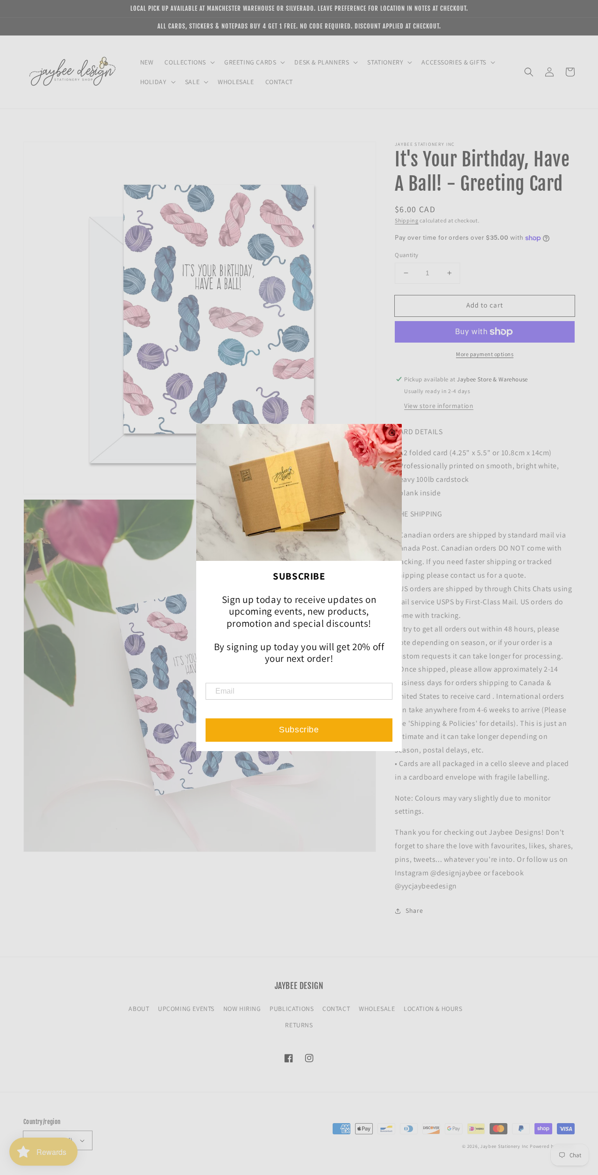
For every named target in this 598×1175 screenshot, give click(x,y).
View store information (438, 405)
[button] (529, 72)
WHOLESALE (377, 1008)
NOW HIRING (242, 1008)
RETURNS (299, 1025)
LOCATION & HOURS (433, 1008)
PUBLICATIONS (291, 1008)
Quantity (406, 255)
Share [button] (414, 910)
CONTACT (336, 1008)
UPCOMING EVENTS (186, 1008)
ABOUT (138, 1008)
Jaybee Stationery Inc (504, 1146)
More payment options (484, 354)
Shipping (407, 220)
